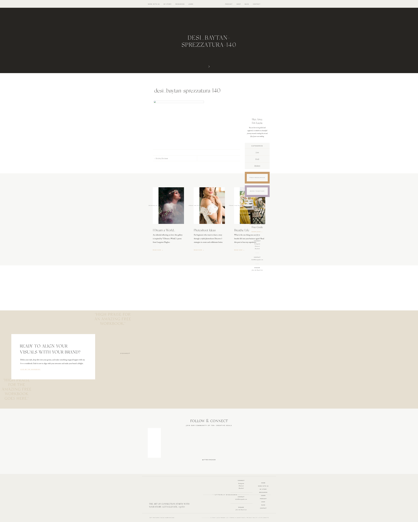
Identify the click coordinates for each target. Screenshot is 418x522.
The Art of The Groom (162, 158)
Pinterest (257, 246)
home (263, 483)
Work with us (263, 486)
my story (263, 489)
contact (263, 508)
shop (263, 501)
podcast (263, 498)
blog (263, 505)
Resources (263, 492)
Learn (263, 495)
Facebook (257, 248)
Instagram (257, 244)
